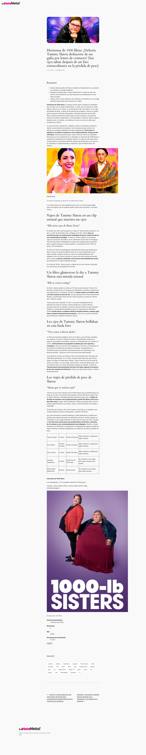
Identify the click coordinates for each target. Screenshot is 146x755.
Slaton (85, 669)
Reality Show (62, 669)
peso (49, 669)
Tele (56, 672)
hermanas (50, 666)
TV (63, 70)
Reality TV (71, 669)
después (75, 664)
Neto (59, 70)
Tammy (50, 672)
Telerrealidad (64, 672)
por (55, 669)
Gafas (92, 664)
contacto (50, 664)
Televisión (73, 672)
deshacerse (66, 664)
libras (69, 666)
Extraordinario (84, 664)
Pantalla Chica (83, 666)
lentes (63, 666)
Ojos (75, 666)
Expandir (49, 643)
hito (57, 666)
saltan (79, 669)
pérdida (92, 666)
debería (58, 664)
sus (91, 669)
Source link (50, 656)
